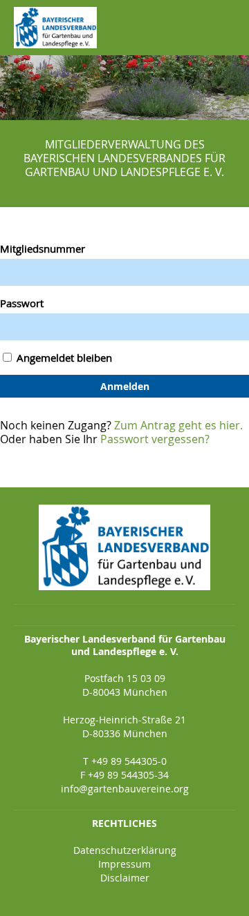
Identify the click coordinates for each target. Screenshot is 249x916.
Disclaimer (124, 877)
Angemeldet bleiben (63, 357)
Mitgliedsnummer (42, 248)
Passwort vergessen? (155, 439)
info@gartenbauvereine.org (125, 788)
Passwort (22, 303)
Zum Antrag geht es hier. (178, 425)
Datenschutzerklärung (124, 850)
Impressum (124, 863)
